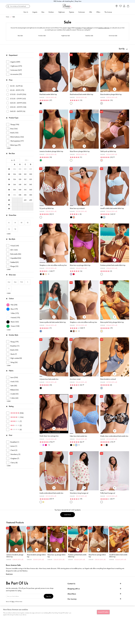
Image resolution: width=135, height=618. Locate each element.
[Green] (41, 160)
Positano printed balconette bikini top (112, 265)
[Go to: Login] (124, 6)
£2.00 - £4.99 (16, 86)
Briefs (14, 133)
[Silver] (101, 103)
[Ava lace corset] (84, 374)
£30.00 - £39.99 (18, 107)
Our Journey (72, 599)
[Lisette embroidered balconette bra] (53, 488)
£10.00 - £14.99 (18, 94)
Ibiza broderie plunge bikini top (111, 94)
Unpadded (15, 258)
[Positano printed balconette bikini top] (114, 260)
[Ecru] (71, 103)
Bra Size (12, 153)
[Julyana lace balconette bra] (53, 374)
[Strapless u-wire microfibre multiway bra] (53, 260)
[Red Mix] (101, 445)
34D (30, 184)
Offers (98, 12)
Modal (14, 394)
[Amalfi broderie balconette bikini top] (98, 539)
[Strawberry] (46, 445)
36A (14, 190)
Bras (43, 12)
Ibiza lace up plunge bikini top (80, 265)
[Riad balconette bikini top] (53, 89)
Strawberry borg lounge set (79, 493)
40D (30, 200)
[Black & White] (106, 445)
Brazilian (14, 346)
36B (20, 190)
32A (14, 179)
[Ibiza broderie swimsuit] (114, 374)
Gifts (90, 12)
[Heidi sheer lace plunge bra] (53, 428)
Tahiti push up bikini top (108, 151)
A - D (13, 160)
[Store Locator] (116, 7)
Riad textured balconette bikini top (81, 94)
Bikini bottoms (17, 137)
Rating (11, 406)
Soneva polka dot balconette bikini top (53, 322)
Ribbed (14, 390)
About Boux (72, 594)
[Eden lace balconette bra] (84, 431)
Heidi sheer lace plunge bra (49, 436)
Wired (14, 246)
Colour (11, 298)
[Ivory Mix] (41, 217)
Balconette (15, 254)
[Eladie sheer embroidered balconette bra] (114, 431)
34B (20, 184)
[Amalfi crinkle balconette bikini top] (114, 203)
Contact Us (71, 584)
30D (30, 174)
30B (20, 174)
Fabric (11, 371)
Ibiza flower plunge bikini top (80, 151)
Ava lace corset (75, 379)
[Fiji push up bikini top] (53, 203)
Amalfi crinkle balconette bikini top (112, 208)
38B (20, 195)
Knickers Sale (42, 35)
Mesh (14, 381)
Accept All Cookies (103, 612)
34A (14, 184)
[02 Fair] (46, 274)
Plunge (14, 266)
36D (30, 190)
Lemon (13, 446)
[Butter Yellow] (73, 445)
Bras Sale (20, 35)
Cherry (13, 463)
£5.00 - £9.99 (17, 90)
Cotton (14, 398)
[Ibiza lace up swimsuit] (84, 203)
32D (30, 179)
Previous (8, 541)
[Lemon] (101, 331)
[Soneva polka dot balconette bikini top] (53, 317)
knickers (79, 28)
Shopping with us (74, 589)
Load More (67, 515)
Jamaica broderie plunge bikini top (51, 151)
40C (25, 200)
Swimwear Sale (113, 35)
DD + (26, 160)
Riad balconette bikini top (48, 94)
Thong (14, 342)
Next (127, 541)
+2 (48, 274)
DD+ (14, 250)
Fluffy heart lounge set (107, 493)
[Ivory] (41, 445)
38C (25, 195)
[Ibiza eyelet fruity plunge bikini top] (114, 317)
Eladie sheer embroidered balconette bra (114, 436)
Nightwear (61, 12)
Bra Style (12, 239)
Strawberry (15, 454)
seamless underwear (103, 28)
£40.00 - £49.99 (17, 111)
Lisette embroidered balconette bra (51, 493)
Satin (13, 386)
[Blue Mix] (41, 331)
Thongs (14, 124)
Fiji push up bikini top (47, 208)
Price (10, 80)
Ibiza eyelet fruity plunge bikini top (112, 322)
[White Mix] (41, 502)
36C (25, 190)
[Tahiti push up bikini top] (114, 146)
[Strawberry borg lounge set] (84, 488)
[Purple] (71, 274)
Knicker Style (13, 335)
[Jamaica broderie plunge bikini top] (53, 146)
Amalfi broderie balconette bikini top (98, 556)
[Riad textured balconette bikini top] (84, 89)
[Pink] (101, 160)
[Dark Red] (73, 274)
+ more (8, 148)
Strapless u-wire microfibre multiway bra (53, 265)
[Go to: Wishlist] (120, 6)
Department (13, 55)
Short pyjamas (17, 141)
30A (14, 174)
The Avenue (108, 12)
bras (69, 28)
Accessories (16, 74)
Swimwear (81, 12)
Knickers (51, 12)
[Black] (41, 103)
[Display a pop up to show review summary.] (114, 157)
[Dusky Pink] (104, 445)
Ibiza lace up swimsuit (77, 208)
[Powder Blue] (104, 217)
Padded (14, 262)
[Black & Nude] (71, 445)
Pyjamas (71, 12)
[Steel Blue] (101, 388)
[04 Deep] (43, 274)
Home (7, 17)
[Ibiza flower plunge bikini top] (84, 146)
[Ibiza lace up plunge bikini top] (84, 260)
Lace (14, 377)
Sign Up (48, 596)
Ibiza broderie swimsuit (108, 379)
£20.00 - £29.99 (18, 103)
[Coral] (73, 217)
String (13, 362)
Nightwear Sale (65, 35)
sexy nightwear (88, 28)
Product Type (13, 118)
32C (25, 179)
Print (10, 435)
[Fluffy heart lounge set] (114, 488)
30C (25, 174)
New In (25, 12)
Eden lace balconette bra (78, 436)
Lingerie (34, 12)
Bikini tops (15, 145)
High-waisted (16, 358)
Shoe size (12, 275)
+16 (49, 445)
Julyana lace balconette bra (49, 379)
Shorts (13, 354)
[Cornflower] (76, 445)
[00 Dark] (41, 274)
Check (13, 450)
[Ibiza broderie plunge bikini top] (114, 89)
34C (25, 184)
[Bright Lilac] (43, 445)
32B (20, 179)
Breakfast (14, 442)
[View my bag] (128, 7)
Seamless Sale (89, 35)
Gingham (14, 458)
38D (30, 195)
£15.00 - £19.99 (18, 99)
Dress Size (12, 215)
